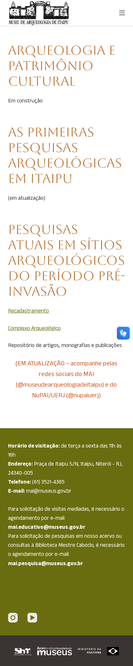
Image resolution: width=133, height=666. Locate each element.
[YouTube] (32, 618)
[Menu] (122, 13)
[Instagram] (13, 618)
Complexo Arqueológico (34, 328)
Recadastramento (28, 311)
